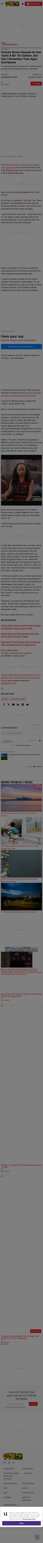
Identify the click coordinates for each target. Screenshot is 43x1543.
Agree (21, 1523)
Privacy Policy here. (29, 1519)
